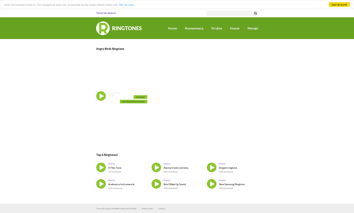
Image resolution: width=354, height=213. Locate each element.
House (235, 28)
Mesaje (253, 28)
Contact (161, 208)
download (140, 97)
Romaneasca (194, 28)
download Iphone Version (134, 101)
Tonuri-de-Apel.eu (106, 12)
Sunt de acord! (339, 4)
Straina (216, 28)
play (101, 96)
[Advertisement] (112, 68)
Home (172, 28)
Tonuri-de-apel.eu (104, 208)
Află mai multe (126, 4)
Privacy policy (147, 208)
